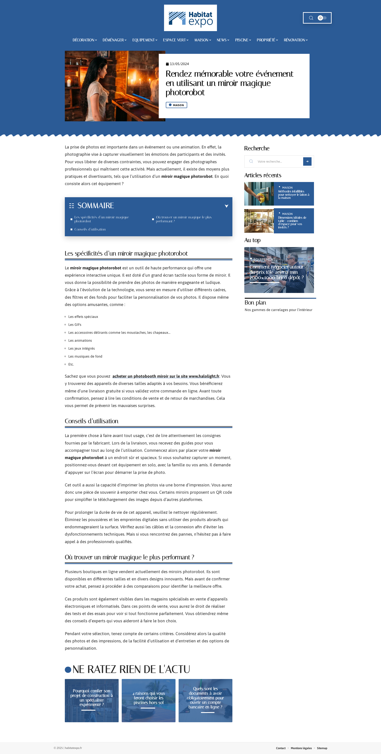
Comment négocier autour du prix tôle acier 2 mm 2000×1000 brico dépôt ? (277, 272)
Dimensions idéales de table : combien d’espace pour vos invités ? (292, 222)
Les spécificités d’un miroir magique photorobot (102, 219)
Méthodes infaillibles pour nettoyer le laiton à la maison (293, 194)
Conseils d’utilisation (90, 229)
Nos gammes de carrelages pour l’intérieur (278, 310)
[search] (311, 18)
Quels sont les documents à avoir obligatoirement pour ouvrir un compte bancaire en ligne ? (205, 697)
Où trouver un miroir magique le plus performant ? (184, 219)
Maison (178, 105)
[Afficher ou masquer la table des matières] (171, 206)
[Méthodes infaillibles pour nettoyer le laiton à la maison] (259, 194)
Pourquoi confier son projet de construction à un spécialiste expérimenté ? (92, 697)
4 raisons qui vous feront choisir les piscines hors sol (149, 698)
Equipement (264, 259)
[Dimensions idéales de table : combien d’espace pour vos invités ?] (259, 221)
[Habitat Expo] (190, 18)
